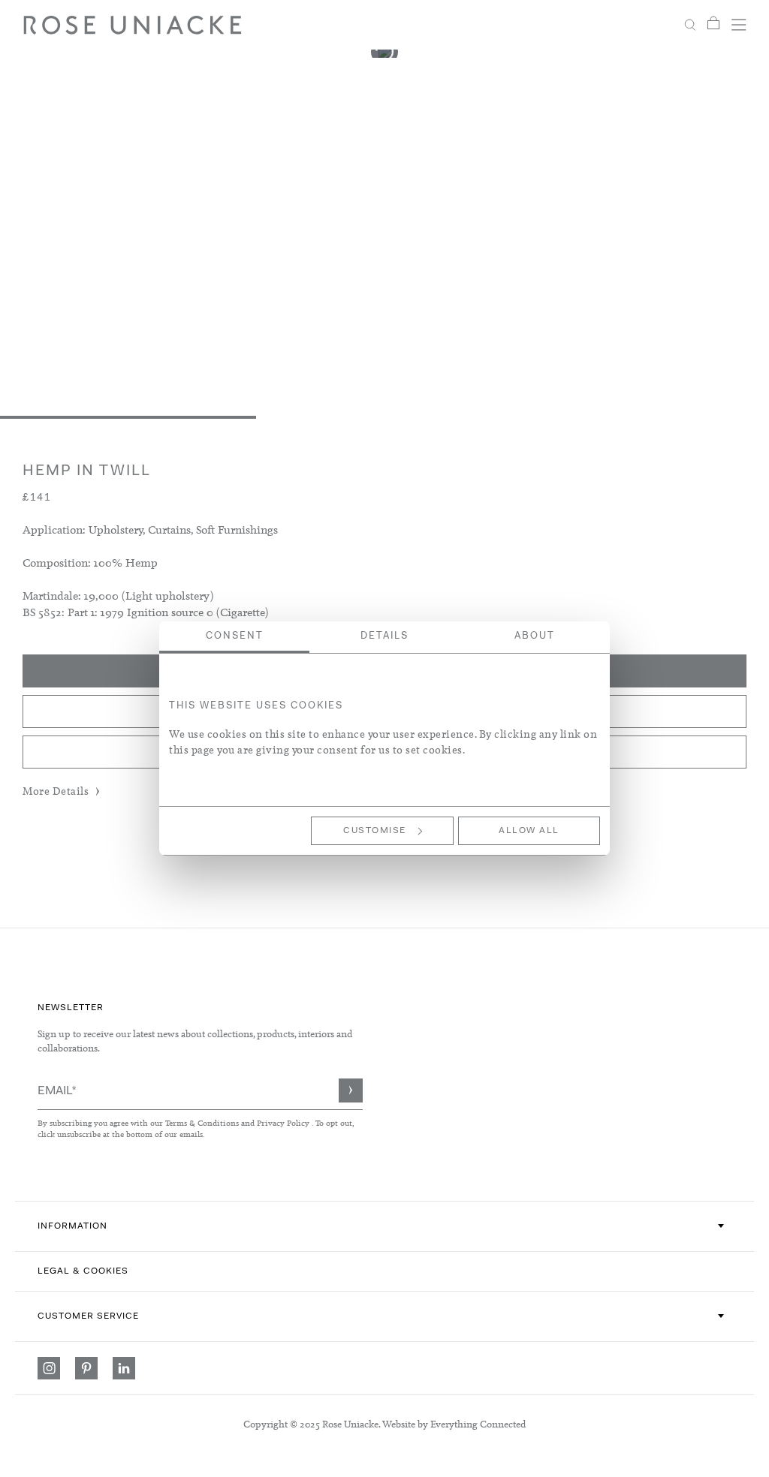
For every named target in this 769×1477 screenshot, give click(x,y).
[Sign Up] (351, 1090)
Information (72, 1226)
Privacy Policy (283, 1123)
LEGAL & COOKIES (83, 1271)
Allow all (529, 830)
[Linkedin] (124, 1368)
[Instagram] (49, 1368)
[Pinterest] (86, 1368)
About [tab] (534, 636)
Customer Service (88, 1316)
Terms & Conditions (203, 1123)
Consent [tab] (235, 636)
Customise (374, 830)
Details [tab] (384, 636)
